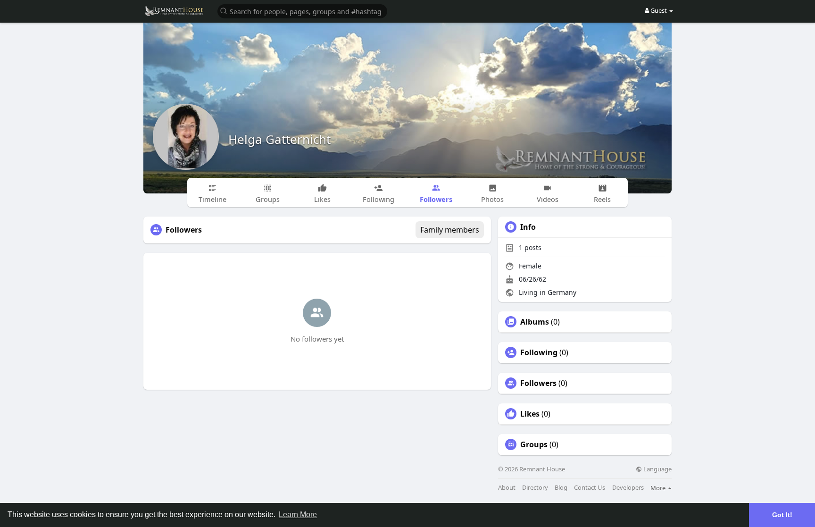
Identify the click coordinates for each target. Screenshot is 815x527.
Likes (530, 414)
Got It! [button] (782, 515)
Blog (561, 488)
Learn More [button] (298, 514)
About (507, 488)
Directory (535, 488)
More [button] (658, 488)
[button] (302, 10)
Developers (628, 488)
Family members (449, 230)
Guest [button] (658, 10)
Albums (534, 322)
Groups (534, 444)
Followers (538, 383)
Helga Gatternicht (279, 139)
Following (538, 352)
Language (657, 469)
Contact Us (589, 488)
